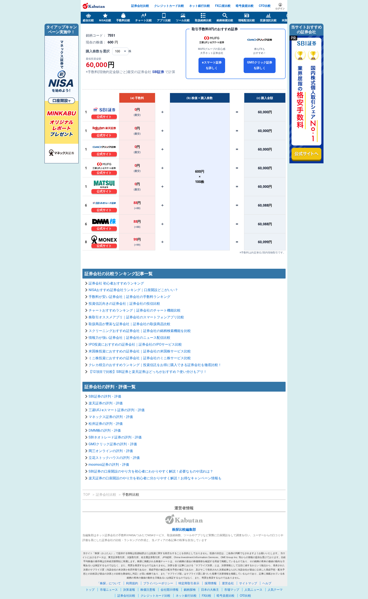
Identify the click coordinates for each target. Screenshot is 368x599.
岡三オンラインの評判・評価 (111, 451)
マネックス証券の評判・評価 (111, 417)
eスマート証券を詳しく (212, 65)
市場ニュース (109, 589)
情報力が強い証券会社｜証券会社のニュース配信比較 (129, 338)
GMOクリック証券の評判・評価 (113, 444)
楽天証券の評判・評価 (106, 403)
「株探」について (109, 583)
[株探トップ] (94, 5)
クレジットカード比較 (169, 5)
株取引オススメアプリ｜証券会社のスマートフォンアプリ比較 (136, 317)
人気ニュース (253, 589)
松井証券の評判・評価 (106, 424)
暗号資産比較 (245, 5)
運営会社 (228, 583)
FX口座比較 (223, 5)
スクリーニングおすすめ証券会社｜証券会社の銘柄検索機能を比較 (140, 331)
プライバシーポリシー (158, 583)
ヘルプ (266, 583)
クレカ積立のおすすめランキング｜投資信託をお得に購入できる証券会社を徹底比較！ (155, 365)
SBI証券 (158, 72)
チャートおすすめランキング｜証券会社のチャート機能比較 (135, 310)
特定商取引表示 (188, 583)
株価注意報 (147, 589)
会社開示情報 (169, 589)
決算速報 (129, 589)
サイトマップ (248, 583)
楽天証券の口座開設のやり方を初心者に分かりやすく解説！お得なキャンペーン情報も (155, 478)
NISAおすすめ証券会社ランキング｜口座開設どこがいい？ (133, 290)
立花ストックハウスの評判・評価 (114, 458)
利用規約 (132, 583)
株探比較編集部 (184, 529)
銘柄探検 (190, 589)
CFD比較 (265, 5)
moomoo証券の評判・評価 (109, 465)
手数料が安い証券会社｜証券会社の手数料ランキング (129, 297)
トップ (90, 589)
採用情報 (211, 583)
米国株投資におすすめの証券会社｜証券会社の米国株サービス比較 (140, 351)
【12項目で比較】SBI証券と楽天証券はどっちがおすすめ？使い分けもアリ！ (148, 372)
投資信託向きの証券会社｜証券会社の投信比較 (124, 304)
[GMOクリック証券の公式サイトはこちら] (259, 40)
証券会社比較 (140, 5)
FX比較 (206, 595)
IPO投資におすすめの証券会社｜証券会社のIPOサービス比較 (135, 344)
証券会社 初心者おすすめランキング (116, 283)
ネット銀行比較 (199, 5)
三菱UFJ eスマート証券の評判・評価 (117, 410)
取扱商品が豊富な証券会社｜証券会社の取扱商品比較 (129, 324)
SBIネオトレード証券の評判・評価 (115, 437)
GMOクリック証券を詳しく (259, 65)
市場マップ (231, 589)
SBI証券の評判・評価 (105, 396)
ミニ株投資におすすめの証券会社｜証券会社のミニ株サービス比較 (140, 358)
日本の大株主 (210, 589)
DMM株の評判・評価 (105, 430)
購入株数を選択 (98, 51)
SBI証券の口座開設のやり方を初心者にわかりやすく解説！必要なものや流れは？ (151, 471)
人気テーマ (275, 589)
